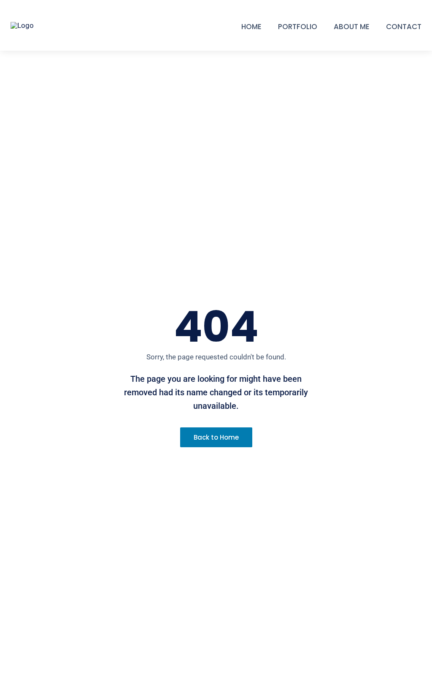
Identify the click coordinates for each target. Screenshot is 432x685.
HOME (251, 27)
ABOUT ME (352, 27)
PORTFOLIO (297, 27)
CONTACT (403, 27)
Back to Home (216, 437)
